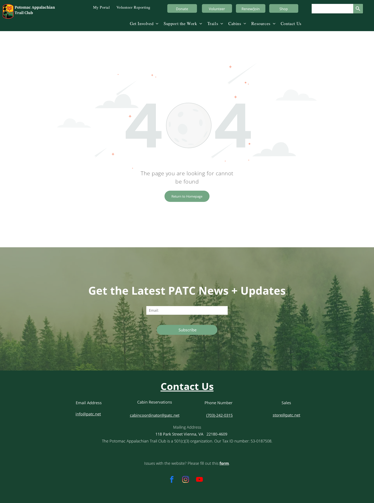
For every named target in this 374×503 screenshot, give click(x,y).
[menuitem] (101, 6)
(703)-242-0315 (219, 415)
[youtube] (199, 480)
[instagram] (186, 480)
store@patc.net (286, 415)
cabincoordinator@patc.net (154, 415)
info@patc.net (88, 414)
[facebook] (172, 480)
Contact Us (187, 386)
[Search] (358, 8)
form (224, 463)
